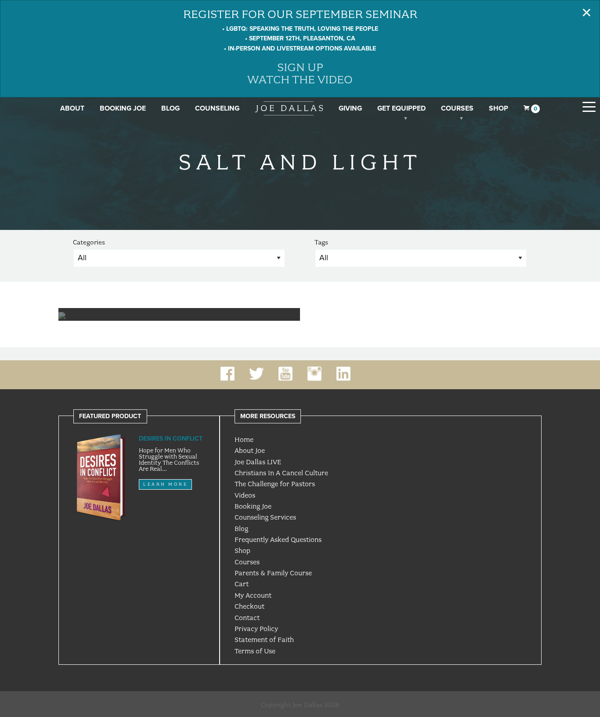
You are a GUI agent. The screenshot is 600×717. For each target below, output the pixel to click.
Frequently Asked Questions (278, 540)
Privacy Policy (256, 629)
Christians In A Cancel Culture (281, 473)
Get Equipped (401, 108)
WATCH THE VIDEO (300, 79)
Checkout (249, 606)
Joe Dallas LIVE (258, 462)
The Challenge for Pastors (275, 484)
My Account (253, 595)
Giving (350, 108)
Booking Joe (123, 108)
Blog (170, 108)
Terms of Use (255, 651)
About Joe (250, 451)
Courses (457, 108)
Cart (242, 584)
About (72, 108)
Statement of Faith (264, 640)
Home (244, 440)
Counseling (217, 108)
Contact (247, 618)
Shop (498, 108)
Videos (245, 495)
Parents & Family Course (273, 573)
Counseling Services (265, 517)
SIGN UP (300, 67)
